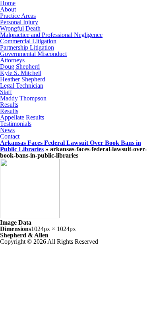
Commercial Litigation (28, 41)
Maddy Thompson (23, 98)
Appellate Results (22, 117)
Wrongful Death (20, 28)
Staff (6, 92)
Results (9, 104)
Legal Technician (21, 85)
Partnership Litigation (27, 47)
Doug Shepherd (20, 66)
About (8, 9)
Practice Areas (18, 15)
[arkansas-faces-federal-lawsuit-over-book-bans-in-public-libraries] (30, 216)
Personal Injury (19, 22)
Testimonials (15, 123)
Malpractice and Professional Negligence (51, 34)
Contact (9, 136)
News (7, 130)
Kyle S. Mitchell (20, 72)
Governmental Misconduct (33, 53)
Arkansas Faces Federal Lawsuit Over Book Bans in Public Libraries (70, 145)
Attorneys (12, 60)
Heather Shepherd (22, 79)
